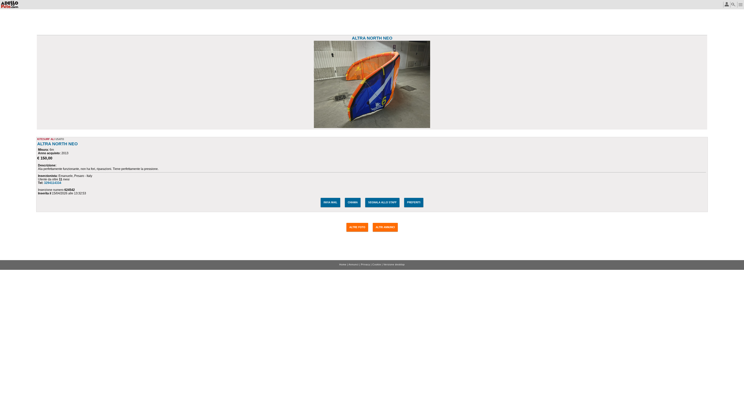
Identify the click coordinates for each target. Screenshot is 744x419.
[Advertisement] (372, 22)
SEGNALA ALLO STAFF (382, 202)
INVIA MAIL (330, 202)
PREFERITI (413, 202)
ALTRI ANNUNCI (385, 227)
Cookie (376, 264)
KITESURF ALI (46, 139)
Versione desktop (394, 264)
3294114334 (52, 182)
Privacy (365, 264)
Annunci (354, 264)
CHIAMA (353, 202)
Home (342, 264)
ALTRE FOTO (357, 227)
